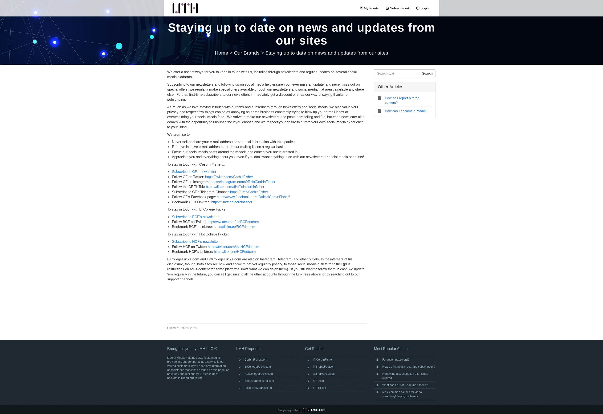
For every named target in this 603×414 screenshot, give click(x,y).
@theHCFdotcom (324, 373)
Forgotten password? (395, 359)
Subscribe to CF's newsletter (194, 172)
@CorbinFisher (323, 359)
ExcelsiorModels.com (258, 388)
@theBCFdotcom (324, 366)
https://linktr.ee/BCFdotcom (234, 227)
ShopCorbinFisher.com (259, 380)
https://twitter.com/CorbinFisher (229, 177)
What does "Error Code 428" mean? (405, 385)
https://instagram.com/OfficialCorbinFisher (243, 182)
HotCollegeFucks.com (258, 373)
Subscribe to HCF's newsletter (195, 241)
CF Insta (318, 380)
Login (424, 8)
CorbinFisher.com (255, 359)
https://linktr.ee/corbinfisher (231, 202)
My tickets (371, 8)
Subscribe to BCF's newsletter (195, 217)
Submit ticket (399, 8)
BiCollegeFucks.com (257, 366)
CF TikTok (319, 388)
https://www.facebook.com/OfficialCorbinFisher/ (253, 197)
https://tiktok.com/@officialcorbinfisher (235, 187)
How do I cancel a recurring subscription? (408, 366)
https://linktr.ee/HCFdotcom (235, 252)
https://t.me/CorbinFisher (249, 192)
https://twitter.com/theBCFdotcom (233, 222)
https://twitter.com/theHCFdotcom (233, 247)
